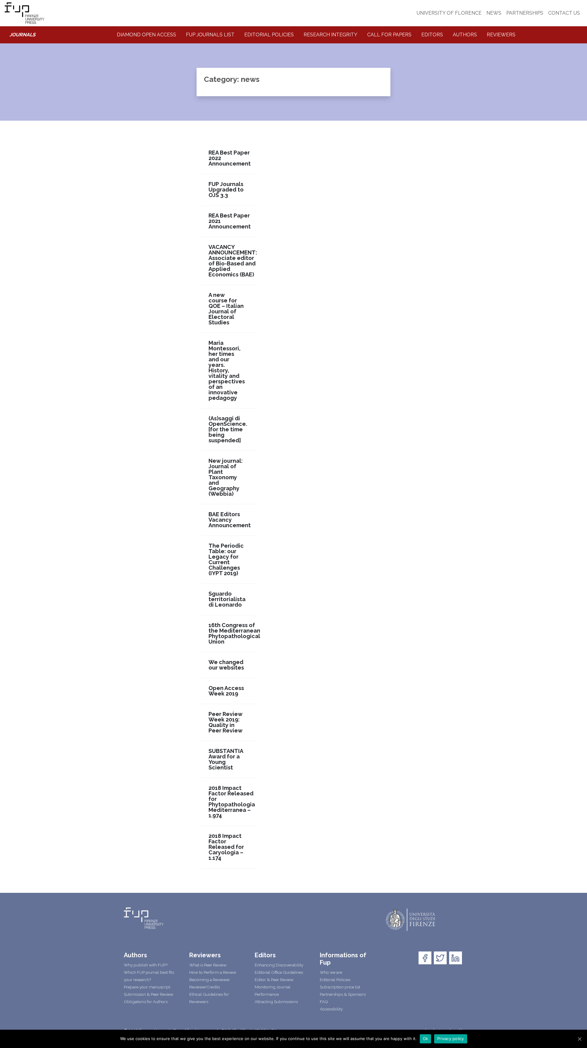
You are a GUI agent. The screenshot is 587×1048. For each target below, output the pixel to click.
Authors (465, 35)
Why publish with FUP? (146, 964)
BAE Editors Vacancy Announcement (230, 520)
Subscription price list (340, 986)
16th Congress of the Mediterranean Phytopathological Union (234, 634)
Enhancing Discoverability (279, 964)
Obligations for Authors (146, 1001)
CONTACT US (564, 13)
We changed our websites (226, 664)
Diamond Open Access (146, 35)
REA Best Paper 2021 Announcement (230, 221)
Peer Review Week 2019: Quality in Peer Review (225, 722)
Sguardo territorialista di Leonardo (227, 599)
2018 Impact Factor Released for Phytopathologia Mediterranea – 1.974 (232, 801)
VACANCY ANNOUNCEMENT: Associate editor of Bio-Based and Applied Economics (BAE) (233, 260)
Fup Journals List (210, 35)
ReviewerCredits (204, 986)
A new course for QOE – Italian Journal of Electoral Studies (226, 308)
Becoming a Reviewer (209, 979)
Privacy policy (450, 1038)
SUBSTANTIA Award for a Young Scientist (226, 759)
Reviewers (501, 35)
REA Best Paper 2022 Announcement (230, 158)
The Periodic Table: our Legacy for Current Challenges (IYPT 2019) (226, 559)
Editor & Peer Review (274, 979)
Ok (425, 1038)
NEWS (493, 13)
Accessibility (331, 1008)
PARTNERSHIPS (524, 13)
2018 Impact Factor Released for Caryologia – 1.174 (226, 847)
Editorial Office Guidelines (279, 972)
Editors (432, 35)
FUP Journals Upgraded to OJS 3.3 (226, 189)
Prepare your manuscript (147, 986)
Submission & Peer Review (148, 994)
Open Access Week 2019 (226, 690)
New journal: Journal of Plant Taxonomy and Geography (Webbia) (226, 477)
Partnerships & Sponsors (343, 994)
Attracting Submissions (276, 1001)
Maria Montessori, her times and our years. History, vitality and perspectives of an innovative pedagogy (227, 370)
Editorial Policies (269, 35)
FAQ (324, 1001)
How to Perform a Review (212, 972)
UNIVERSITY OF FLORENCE (449, 13)
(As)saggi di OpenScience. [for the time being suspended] (228, 429)
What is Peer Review (208, 964)
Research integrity (330, 35)
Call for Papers (389, 35)
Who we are (331, 972)
